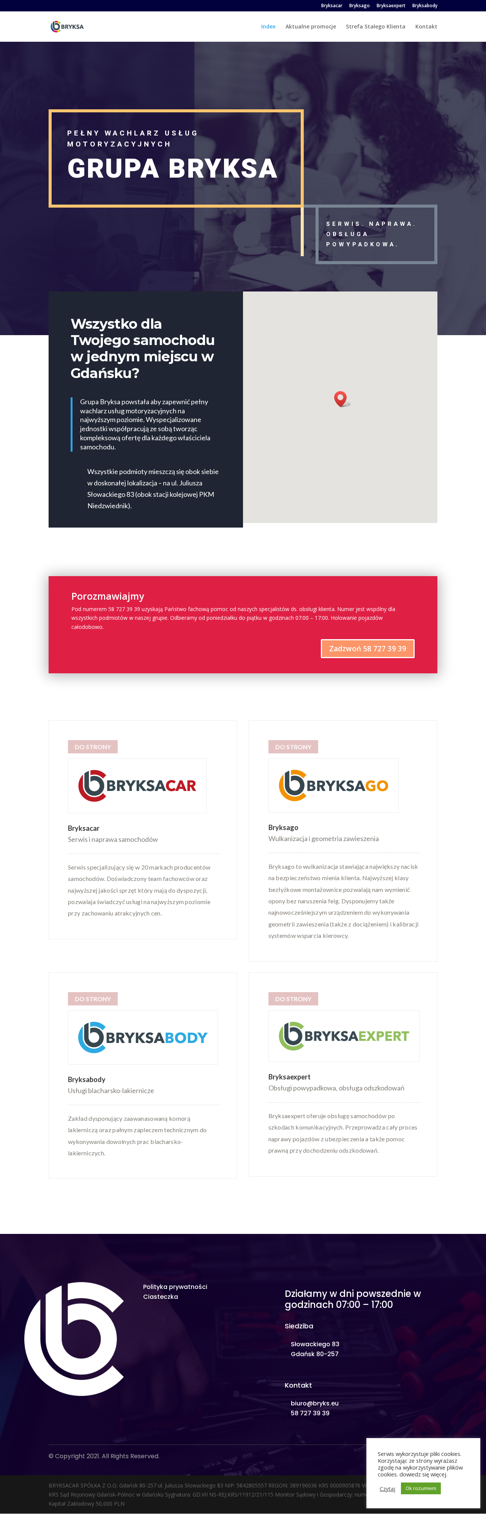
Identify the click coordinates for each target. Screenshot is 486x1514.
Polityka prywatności (175, 1286)
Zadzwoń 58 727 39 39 (367, 649)
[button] (343, 399)
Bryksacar (331, 6)
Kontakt (426, 27)
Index (268, 27)
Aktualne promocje (311, 27)
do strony (293, 746)
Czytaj (387, 1488)
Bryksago (359, 6)
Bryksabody (424, 6)
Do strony (93, 746)
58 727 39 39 (310, 1413)
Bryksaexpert (391, 6)
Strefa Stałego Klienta (376, 27)
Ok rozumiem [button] (421, 1488)
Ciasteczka (160, 1296)
